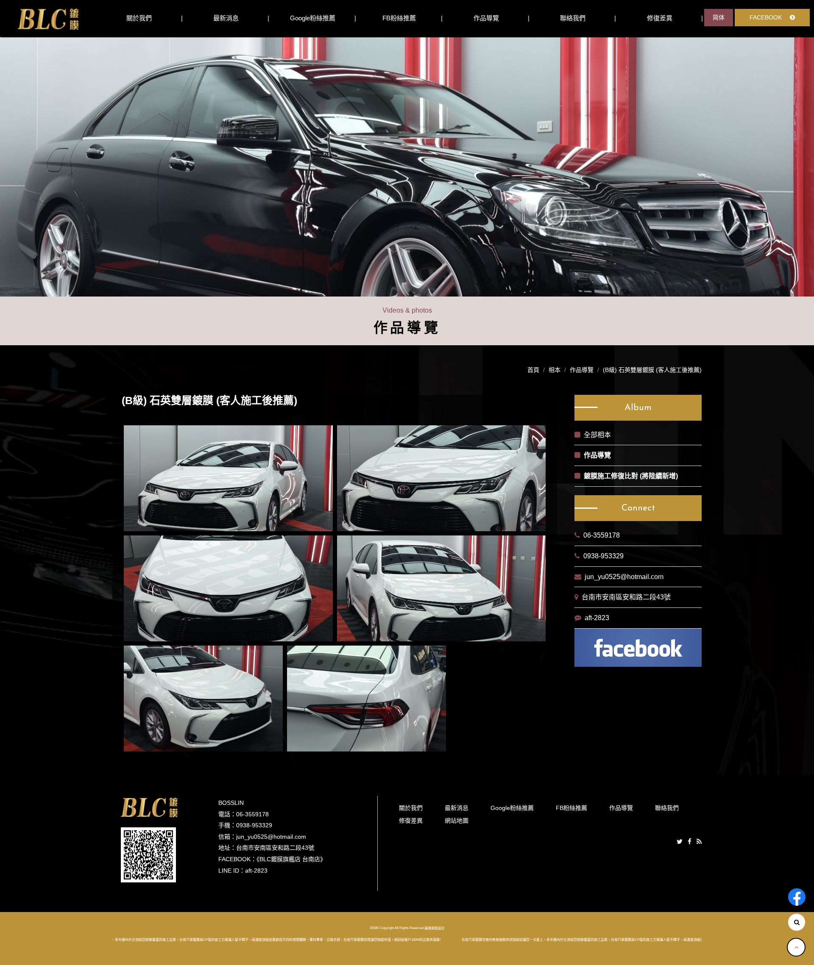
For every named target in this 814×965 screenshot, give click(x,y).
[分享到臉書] (689, 842)
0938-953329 (603, 556)
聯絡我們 (572, 18)
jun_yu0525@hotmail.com (624, 576)
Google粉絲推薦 (312, 18)
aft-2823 (597, 617)
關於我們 (139, 18)
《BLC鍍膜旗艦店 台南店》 (291, 859)
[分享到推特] (680, 842)
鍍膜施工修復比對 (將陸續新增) (631, 476)
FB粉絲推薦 (399, 18)
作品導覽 (486, 18)
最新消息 (226, 18)
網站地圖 (456, 820)
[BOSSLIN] (47, 19)
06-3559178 (601, 535)
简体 (719, 17)
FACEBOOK (766, 17)
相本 (554, 369)
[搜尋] (796, 922)
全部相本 (597, 434)
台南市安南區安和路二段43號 (626, 597)
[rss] (699, 842)
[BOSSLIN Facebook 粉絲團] (797, 897)
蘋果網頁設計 (434, 928)
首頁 (533, 369)
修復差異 (659, 18)
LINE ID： (231, 870)
